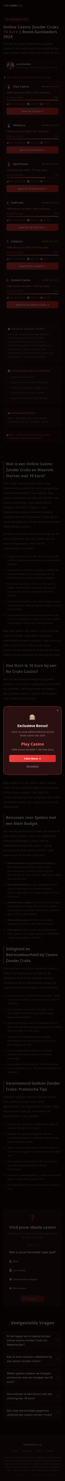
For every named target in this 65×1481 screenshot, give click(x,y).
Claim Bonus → (32, 758)
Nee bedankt (32, 766)
